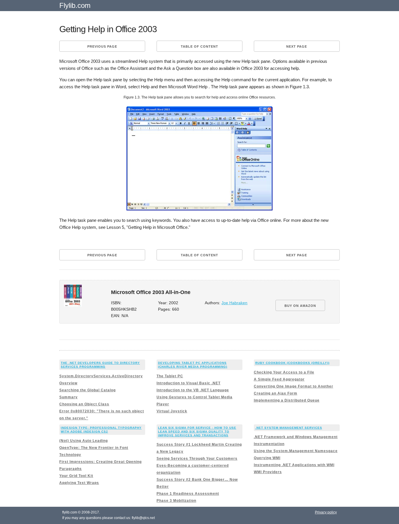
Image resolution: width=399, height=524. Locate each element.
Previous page (102, 46)
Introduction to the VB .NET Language (193, 390)
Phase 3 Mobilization (176, 501)
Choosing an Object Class (84, 404)
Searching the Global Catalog (87, 390)
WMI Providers (268, 472)
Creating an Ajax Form (275, 393)
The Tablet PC (170, 376)
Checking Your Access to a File (284, 372)
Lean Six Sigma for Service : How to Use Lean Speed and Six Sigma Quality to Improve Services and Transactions (197, 431)
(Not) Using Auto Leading (83, 441)
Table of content (199, 46)
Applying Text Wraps (79, 483)
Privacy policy (326, 512)
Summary (68, 397)
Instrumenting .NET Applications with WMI (294, 465)
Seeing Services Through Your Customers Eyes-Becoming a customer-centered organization (197, 465)
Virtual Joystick (172, 411)
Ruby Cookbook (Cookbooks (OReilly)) (292, 362)
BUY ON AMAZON (300, 305)
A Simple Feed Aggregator (279, 379)
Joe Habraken (234, 303)
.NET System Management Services (288, 427)
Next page (296, 46)
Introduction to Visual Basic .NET (189, 383)
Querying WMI (267, 458)
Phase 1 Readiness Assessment (188, 494)
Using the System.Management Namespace (296, 451)
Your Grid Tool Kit (76, 476)
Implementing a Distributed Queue (287, 400)
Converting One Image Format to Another (293, 386)
